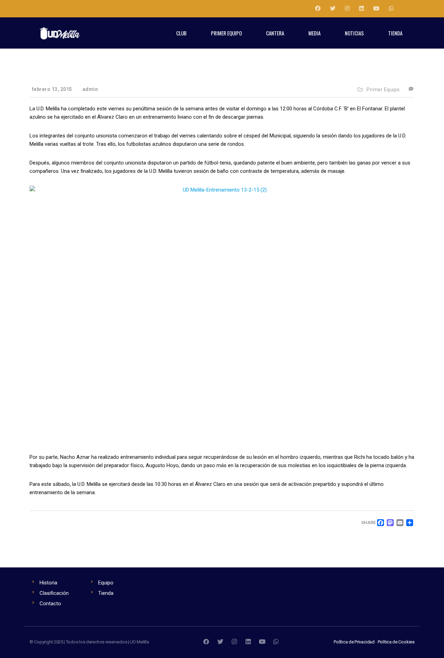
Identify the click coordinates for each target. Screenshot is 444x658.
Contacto (50, 603)
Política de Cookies (396, 641)
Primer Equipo (383, 89)
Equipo (105, 583)
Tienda (105, 593)
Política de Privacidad (354, 641)
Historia (48, 583)
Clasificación (54, 593)
